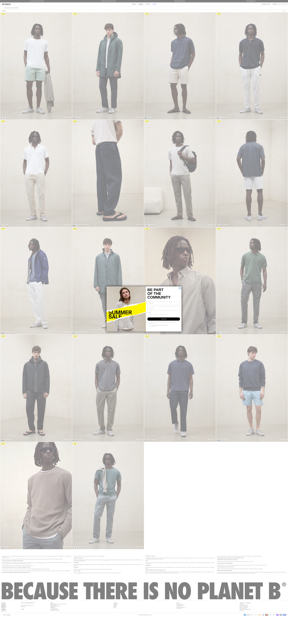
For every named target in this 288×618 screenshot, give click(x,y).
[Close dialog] (180, 288)
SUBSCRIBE (163, 319)
